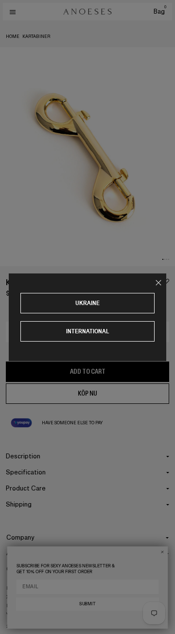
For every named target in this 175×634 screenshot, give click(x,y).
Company (20, 537)
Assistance (22, 553)
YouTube (16, 614)
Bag (160, 11)
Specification (26, 472)
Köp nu (87, 393)
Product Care (26, 488)
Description (23, 456)
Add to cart (87, 371)
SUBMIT (87, 603)
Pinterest (18, 605)
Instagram (19, 588)
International (87, 331)
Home (12, 36)
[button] (162, 259)
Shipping (19, 504)
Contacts (20, 569)
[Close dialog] (162, 552)
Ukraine (87, 303)
